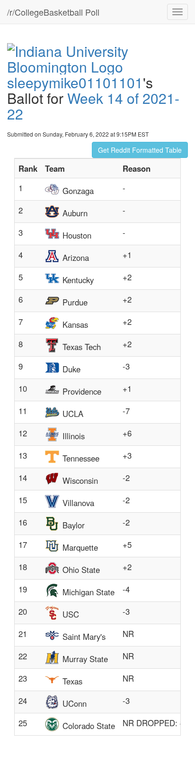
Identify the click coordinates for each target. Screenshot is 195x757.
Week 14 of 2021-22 (93, 106)
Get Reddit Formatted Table (140, 150)
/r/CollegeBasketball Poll (53, 12)
